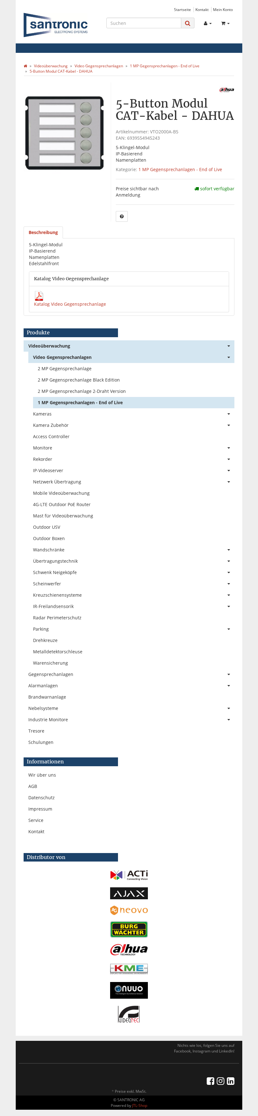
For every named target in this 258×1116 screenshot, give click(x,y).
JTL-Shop (139, 1105)
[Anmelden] (207, 23)
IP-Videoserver (48, 470)
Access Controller (51, 436)
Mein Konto (223, 9)
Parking (41, 629)
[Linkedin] (230, 1080)
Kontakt (202, 9)
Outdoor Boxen (49, 538)
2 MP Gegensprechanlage (65, 368)
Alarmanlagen (43, 686)
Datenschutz (41, 798)
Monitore (42, 448)
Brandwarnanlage (47, 697)
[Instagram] (220, 1080)
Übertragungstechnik (55, 561)
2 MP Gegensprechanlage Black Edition (79, 380)
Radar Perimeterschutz (57, 618)
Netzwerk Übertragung (57, 482)
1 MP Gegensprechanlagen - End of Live (180, 169)
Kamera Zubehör (51, 425)
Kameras (42, 414)
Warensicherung (50, 663)
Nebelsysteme (43, 708)
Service (35, 820)
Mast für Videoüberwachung (63, 516)
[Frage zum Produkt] (122, 216)
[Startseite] (25, 66)
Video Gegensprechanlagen (62, 357)
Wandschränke (48, 550)
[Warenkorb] (225, 23)
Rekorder (42, 459)
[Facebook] (210, 1080)
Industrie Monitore (48, 720)
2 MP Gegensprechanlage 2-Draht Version (82, 391)
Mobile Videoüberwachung (61, 493)
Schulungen (40, 742)
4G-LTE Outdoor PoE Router (62, 504)
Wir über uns (42, 775)
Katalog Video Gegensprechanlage (70, 304)
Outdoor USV (46, 527)
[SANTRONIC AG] (55, 25)
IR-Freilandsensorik (53, 606)
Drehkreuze (45, 640)
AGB (32, 786)
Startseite (182, 9)
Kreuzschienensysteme (57, 595)
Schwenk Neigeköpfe (55, 572)
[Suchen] (187, 23)
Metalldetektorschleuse (57, 652)
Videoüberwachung (49, 346)
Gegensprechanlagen (50, 674)
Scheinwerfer (47, 584)
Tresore (36, 731)
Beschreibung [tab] (43, 232)
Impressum (40, 809)
